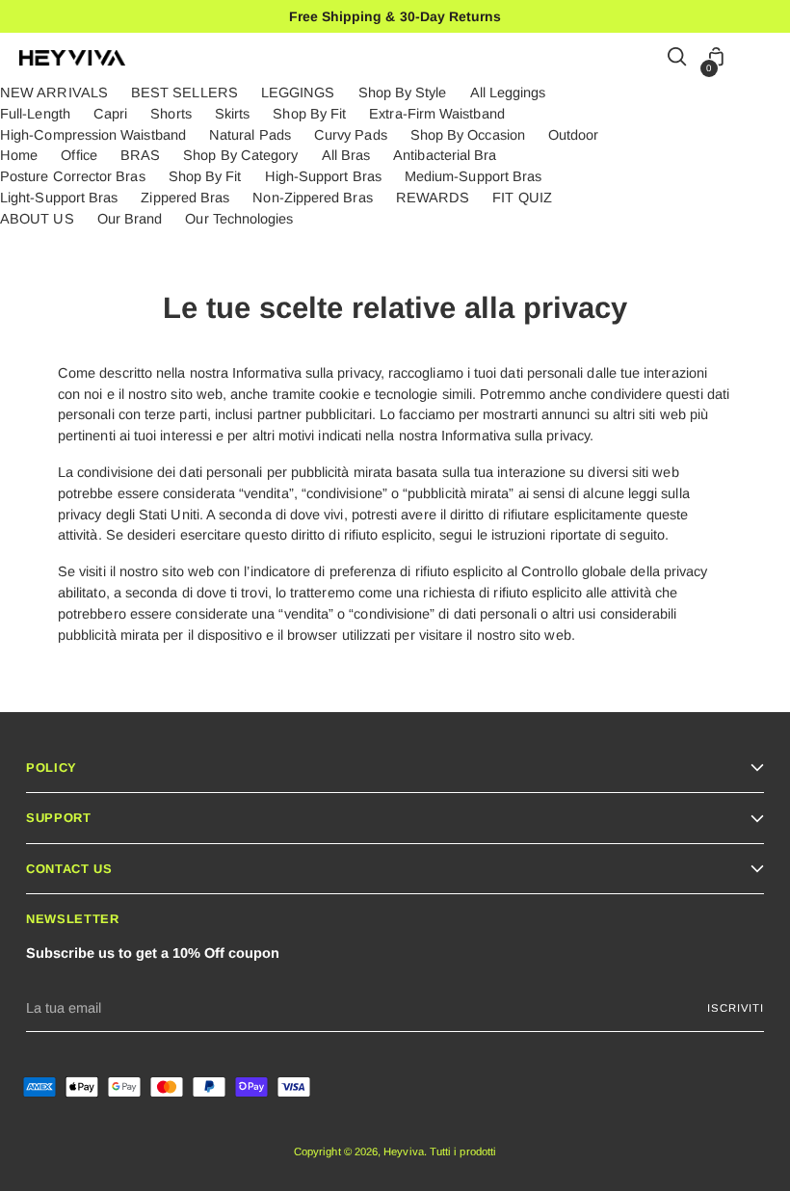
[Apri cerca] (678, 58)
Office (78, 155)
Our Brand (130, 218)
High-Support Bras (323, 176)
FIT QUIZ (522, 197)
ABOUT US (37, 218)
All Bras (346, 155)
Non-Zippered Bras (312, 197)
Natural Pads (250, 135)
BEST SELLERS (184, 92)
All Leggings (508, 92)
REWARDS (433, 197)
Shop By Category (240, 155)
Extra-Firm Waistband (436, 113)
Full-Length (35, 113)
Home (19, 155)
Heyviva (403, 1151)
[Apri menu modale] (760, 58)
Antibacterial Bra (444, 155)
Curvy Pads (350, 135)
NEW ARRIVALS (54, 92)
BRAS (140, 155)
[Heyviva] (72, 58)
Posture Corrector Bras (72, 176)
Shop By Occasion (467, 135)
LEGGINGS (298, 92)
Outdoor (573, 135)
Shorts (170, 113)
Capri (110, 113)
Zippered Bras (185, 197)
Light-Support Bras (59, 197)
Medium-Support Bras (473, 176)
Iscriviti (735, 1008)
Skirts (232, 113)
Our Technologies (239, 218)
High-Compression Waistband (93, 135)
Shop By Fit (309, 113)
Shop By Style (402, 92)
